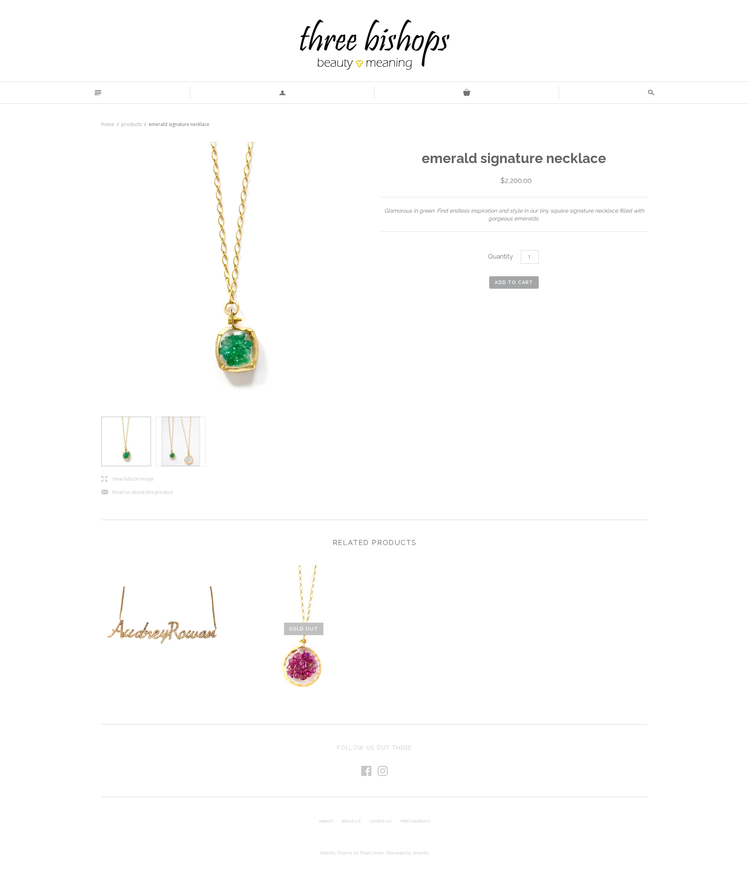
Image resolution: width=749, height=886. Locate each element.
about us (351, 821)
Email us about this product (137, 492)
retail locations (415, 821)
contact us (380, 821)
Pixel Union (372, 853)
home (107, 124)
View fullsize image (127, 479)
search (326, 821)
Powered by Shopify (407, 853)
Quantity (500, 256)
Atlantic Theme (336, 853)
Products (131, 124)
